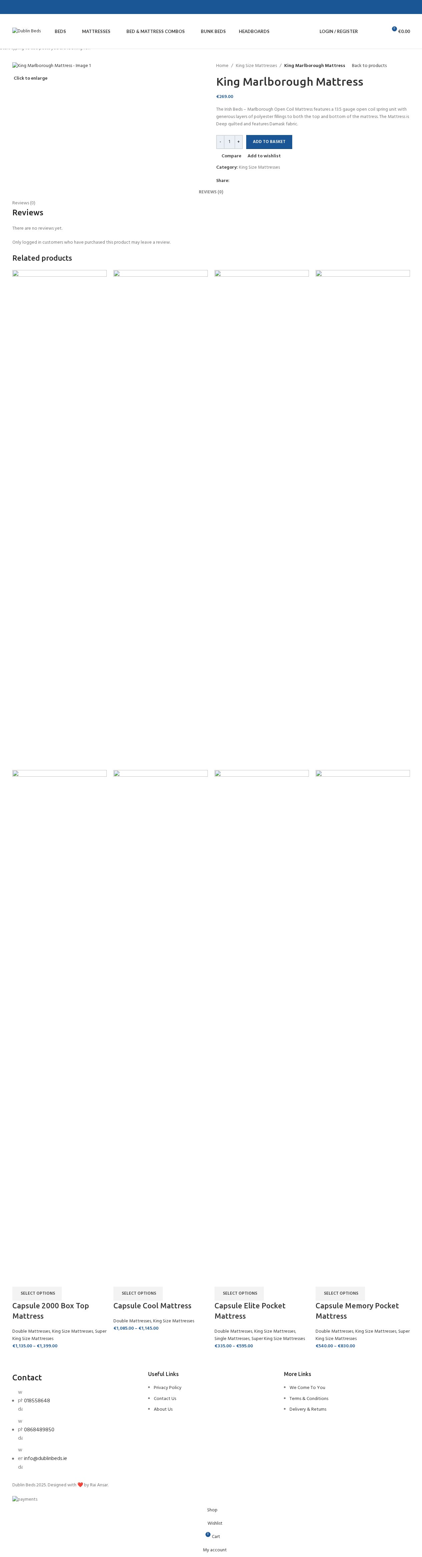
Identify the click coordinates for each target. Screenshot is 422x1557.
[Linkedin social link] (47, 7)
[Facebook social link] (23, 7)
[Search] (367, 31)
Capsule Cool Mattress (152, 1305)
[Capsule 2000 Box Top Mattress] (59, 520)
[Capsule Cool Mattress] (160, 520)
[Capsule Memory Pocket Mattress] (363, 520)
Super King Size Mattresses (278, 1339)
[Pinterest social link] (39, 7)
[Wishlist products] (379, 31)
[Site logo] (26, 31)
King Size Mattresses (72, 1331)
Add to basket (269, 141)
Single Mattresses (232, 1339)
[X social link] (31, 7)
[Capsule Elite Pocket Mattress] (262, 520)
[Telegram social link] (55, 7)
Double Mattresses (31, 1331)
